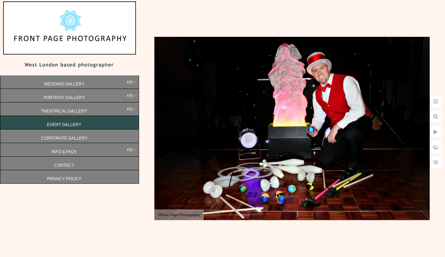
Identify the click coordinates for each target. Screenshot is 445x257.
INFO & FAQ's (64, 151)
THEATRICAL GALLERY (64, 111)
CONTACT (64, 165)
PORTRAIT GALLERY (64, 97)
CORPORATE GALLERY (64, 138)
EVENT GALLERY (64, 124)
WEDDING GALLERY (64, 84)
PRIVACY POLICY (64, 178)
